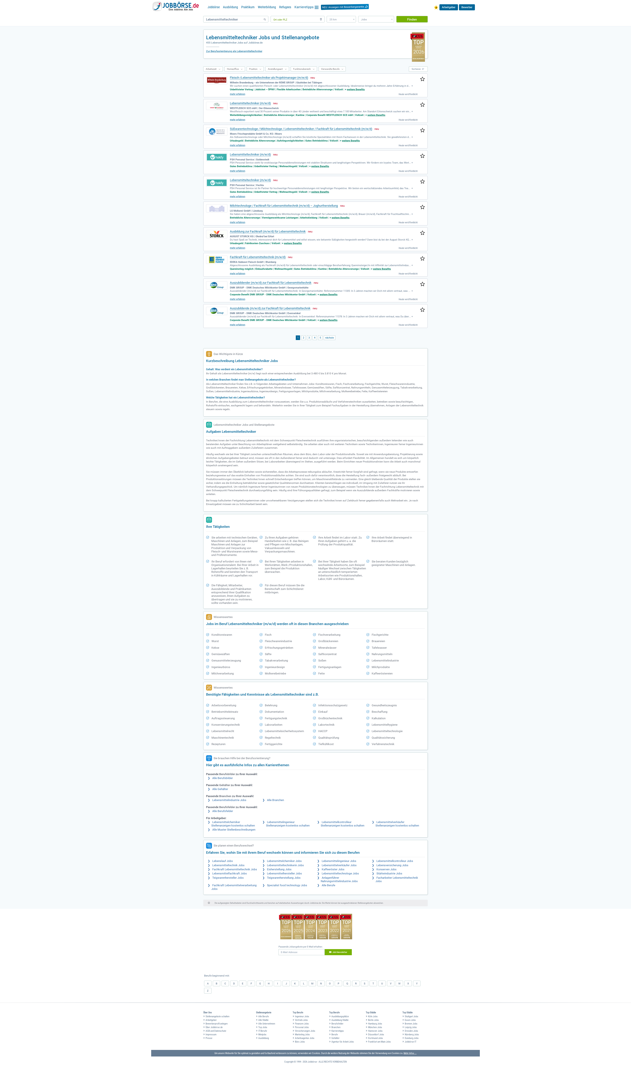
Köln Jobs (373, 1016)
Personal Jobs (302, 1027)
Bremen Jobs (411, 1023)
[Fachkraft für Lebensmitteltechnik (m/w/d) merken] (422, 258)
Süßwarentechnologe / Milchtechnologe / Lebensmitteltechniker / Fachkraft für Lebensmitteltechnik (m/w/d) (301, 129)
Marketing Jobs (302, 1034)
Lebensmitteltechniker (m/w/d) (250, 103)
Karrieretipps (337, 1030)
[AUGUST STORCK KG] (216, 234)
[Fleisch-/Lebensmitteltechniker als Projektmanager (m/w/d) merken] (422, 79)
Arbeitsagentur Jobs (304, 1038)
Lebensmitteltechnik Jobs (228, 865)
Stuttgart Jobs (411, 1016)
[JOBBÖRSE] (176, 7)
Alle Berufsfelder (222, 811)
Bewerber (466, 7)
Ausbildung (230, 7)
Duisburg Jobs (412, 1038)
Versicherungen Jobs (305, 1030)
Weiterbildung (267, 7)
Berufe (334, 1034)
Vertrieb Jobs (301, 1020)
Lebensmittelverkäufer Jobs (339, 865)
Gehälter (335, 1038)
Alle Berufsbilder (222, 778)
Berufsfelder (337, 1023)
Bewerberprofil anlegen (217, 1023)
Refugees (285, 7)
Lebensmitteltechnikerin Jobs (285, 865)
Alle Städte (263, 1020)
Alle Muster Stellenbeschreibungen (233, 829)
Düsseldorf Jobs (376, 1034)
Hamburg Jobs (375, 1023)
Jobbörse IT (410, 1041)
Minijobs (262, 1034)
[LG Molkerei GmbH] (216, 208)
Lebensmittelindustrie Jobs (229, 800)
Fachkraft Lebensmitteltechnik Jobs (234, 869)
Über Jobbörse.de (214, 1027)
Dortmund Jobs (375, 1038)
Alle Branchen (275, 800)
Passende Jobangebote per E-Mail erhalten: (301, 946)
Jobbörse (214, 7)
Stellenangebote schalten (217, 1016)
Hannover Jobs (375, 1030)
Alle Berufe (328, 885)
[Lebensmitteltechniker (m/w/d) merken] (422, 105)
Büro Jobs (300, 1041)
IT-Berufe (262, 1030)
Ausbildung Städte (340, 1020)
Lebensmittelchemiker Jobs (284, 861)
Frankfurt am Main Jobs (379, 1041)
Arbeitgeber (449, 7)
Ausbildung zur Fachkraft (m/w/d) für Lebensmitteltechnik (268, 231)
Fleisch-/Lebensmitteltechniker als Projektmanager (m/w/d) (269, 77)
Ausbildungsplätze (340, 1016)
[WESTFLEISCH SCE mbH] (216, 106)
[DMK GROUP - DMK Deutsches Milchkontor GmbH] (216, 285)
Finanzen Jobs (302, 1023)
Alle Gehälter (220, 789)
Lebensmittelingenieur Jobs (339, 861)
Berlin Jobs (373, 1020)
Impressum (211, 1034)
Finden (412, 19)
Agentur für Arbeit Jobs (342, 1041)
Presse (209, 1038)
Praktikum (248, 7)
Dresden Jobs (411, 1030)
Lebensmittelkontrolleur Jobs (394, 861)
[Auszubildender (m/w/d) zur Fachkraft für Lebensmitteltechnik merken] (422, 284)
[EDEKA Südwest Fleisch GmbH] (216, 260)
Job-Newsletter (339, 952)
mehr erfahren (237, 94)
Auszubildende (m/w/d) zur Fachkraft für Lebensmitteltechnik (270, 308)
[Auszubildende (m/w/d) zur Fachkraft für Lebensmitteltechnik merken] (422, 310)
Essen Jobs (410, 1020)
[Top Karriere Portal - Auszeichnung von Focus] (316, 927)
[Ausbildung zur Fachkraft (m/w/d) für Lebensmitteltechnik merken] (422, 233)
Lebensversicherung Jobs (392, 865)
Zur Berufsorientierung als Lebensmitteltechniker (234, 51)
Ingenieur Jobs (302, 1016)
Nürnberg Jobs (412, 1034)
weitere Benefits (356, 89)
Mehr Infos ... (410, 1053)
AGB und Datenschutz (216, 1030)
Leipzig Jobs (411, 1027)
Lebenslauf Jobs (222, 861)
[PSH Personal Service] (216, 157)
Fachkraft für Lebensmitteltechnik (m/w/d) (258, 257)
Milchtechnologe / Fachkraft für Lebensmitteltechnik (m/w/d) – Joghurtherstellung (284, 205)
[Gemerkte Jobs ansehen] (436, 7)
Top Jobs (262, 1027)
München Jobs (375, 1027)
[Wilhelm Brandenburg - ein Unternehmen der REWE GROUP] (216, 80)
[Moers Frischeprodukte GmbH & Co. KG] (216, 131)
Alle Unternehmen (266, 1023)
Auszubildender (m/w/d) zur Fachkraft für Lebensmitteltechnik (270, 282)
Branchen (335, 1027)
